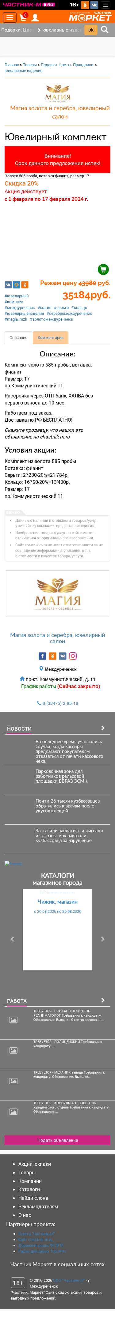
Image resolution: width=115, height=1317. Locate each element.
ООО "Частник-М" (69, 1280)
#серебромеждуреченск (69, 313)
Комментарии (50, 337)
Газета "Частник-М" (36, 1233)
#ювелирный (17, 296)
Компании (30, 1181)
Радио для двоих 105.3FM (42, 1251)
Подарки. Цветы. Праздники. (67, 64)
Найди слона (33, 1198)
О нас (24, 1215)
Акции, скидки (34, 1164)
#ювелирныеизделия (24, 313)
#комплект (15, 301)
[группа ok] (52, 656)
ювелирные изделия (23, 70)
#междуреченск (20, 307)
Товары (30, 64)
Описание (18, 337)
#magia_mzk (16, 319)
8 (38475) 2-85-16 (60, 703)
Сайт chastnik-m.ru (35, 1239)
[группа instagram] (73, 656)
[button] (13, 939)
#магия (44, 307)
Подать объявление (57, 1140)
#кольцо (79, 307)
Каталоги (29, 1189)
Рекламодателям (38, 1206)
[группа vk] (63, 656)
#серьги (61, 307)
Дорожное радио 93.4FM (40, 1245)
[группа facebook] (42, 656)
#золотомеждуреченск (51, 319)
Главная (12, 64)
